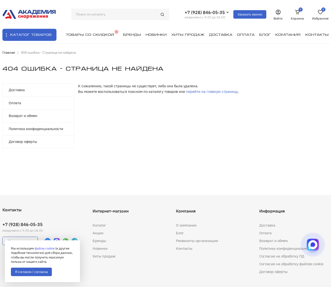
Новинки (100, 248)
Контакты (184, 248)
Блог (180, 233)
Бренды (99, 240)
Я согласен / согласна (31, 272)
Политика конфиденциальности (36, 128)
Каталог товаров (31, 34)
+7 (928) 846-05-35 (205, 12)
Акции (98, 233)
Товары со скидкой (90, 34)
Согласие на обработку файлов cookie (291, 264)
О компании (186, 225)
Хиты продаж (104, 256)
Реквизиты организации (197, 240)
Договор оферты (23, 141)
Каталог (99, 225)
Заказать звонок (249, 14)
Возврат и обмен (23, 115)
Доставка (17, 90)
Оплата (15, 103)
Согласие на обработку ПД (281, 256)
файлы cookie (45, 248)
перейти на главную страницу (211, 91)
